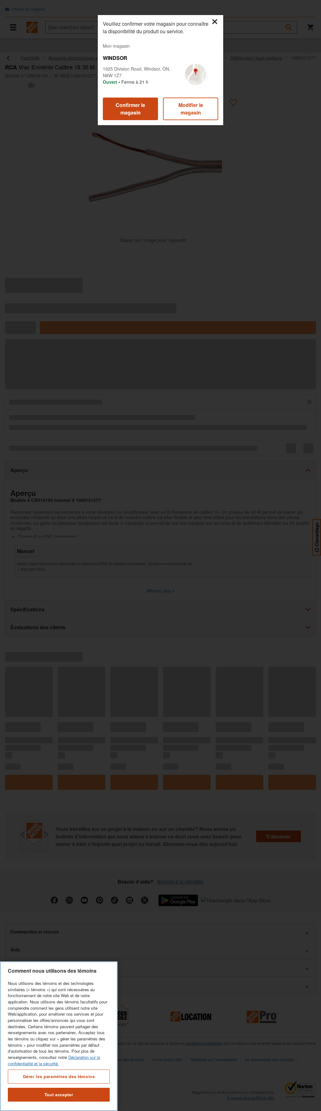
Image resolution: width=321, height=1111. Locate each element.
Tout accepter (59, 1095)
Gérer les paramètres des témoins (59, 1076)
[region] (59, 1036)
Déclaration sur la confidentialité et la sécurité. (54, 1060)
